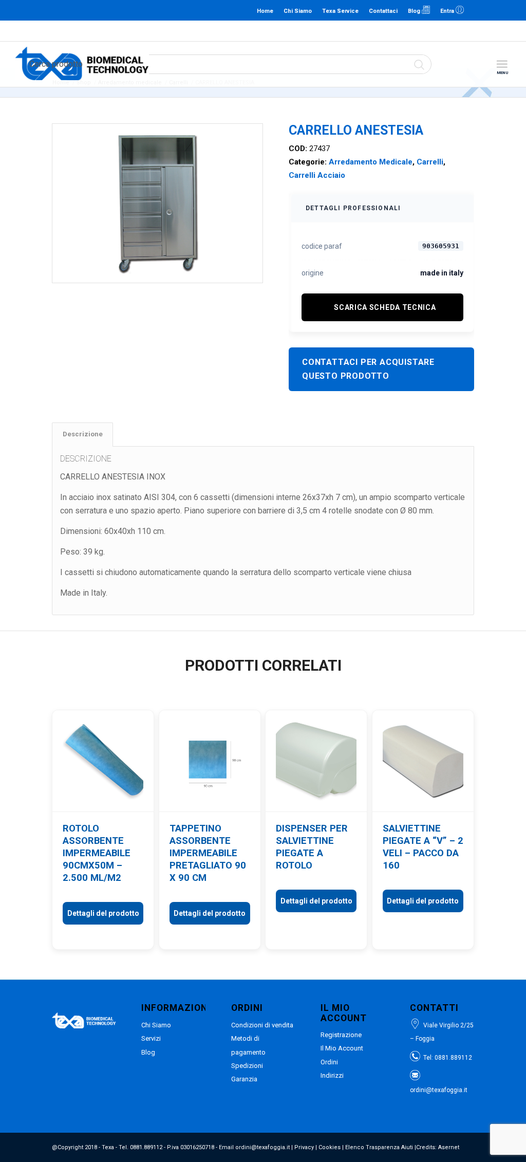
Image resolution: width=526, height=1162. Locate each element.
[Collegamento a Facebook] (492, 10)
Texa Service (340, 11)
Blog (415, 11)
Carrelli (430, 162)
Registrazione (341, 1035)
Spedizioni (247, 1065)
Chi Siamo (298, 11)
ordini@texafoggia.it (261, 30)
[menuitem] (502, 64)
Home (265, 11)
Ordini (329, 1062)
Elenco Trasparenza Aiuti (379, 1147)
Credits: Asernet (437, 1147)
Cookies (329, 1147)
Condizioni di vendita (262, 1025)
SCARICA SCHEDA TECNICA (385, 307)
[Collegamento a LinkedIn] (477, 10)
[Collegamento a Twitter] (508, 10)
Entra (448, 11)
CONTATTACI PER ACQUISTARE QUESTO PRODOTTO (368, 368)
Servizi (151, 1038)
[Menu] (502, 64)
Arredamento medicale (370, 162)
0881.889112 (212, 30)
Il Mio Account (342, 1048)
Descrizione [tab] (83, 434)
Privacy (304, 1147)
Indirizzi (332, 1075)
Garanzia (244, 1079)
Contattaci (383, 11)
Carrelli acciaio (317, 175)
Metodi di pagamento (248, 1045)
